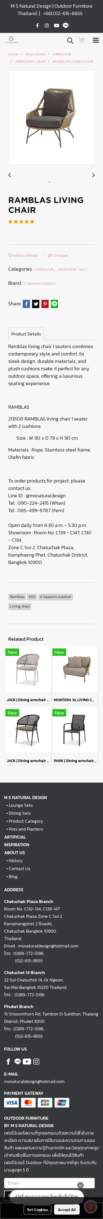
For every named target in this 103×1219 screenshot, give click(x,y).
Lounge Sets (21, 805)
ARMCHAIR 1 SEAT (72, 269)
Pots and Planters (26, 829)
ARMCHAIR (44, 269)
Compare (60, 255)
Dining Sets (20, 813)
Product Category (26, 821)
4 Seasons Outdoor (40, 283)
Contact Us (19, 868)
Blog (13, 876)
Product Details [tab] (26, 334)
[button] (68, 41)
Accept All (67, 1209)
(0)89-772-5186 (28, 953)
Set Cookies (37, 1209)
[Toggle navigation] (96, 41)
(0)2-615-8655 (23, 960)
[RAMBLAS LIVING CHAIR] (51, 117)
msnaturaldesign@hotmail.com (34, 1081)
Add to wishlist (25, 255)
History (16, 860)
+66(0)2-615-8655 (62, 13)
